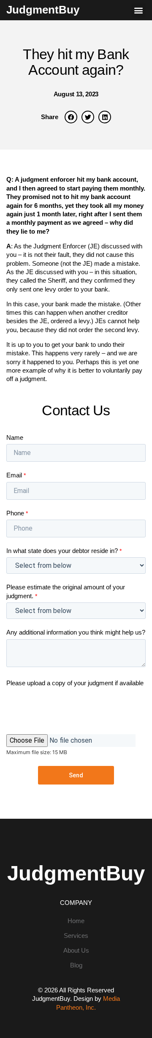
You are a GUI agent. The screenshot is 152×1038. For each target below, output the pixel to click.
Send (76, 775)
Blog (76, 965)
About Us (76, 950)
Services (76, 935)
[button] (139, 10)
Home (76, 921)
